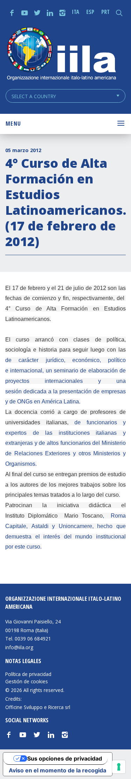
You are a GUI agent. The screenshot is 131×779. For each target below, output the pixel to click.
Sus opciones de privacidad (64, 758)
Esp (90, 12)
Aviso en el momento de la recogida (57, 770)
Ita (75, 12)
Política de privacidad (28, 674)
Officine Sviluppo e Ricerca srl (37, 707)
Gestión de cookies (26, 681)
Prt (105, 12)
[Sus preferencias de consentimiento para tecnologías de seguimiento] (118, 766)
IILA (61, 54)
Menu (13, 123)
